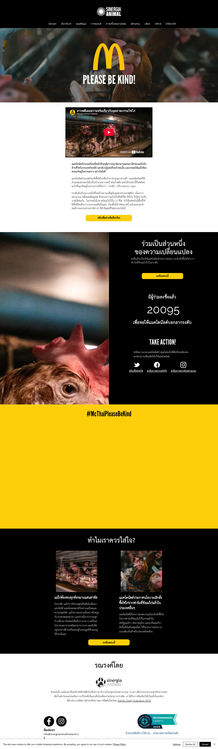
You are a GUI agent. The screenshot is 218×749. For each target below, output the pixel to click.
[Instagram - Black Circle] (61, 721)
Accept (205, 744)
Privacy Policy (119, 744)
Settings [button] (176, 744)
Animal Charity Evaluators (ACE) (134, 700)
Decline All (190, 744)
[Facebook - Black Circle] (49, 721)
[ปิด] (214, 744)
